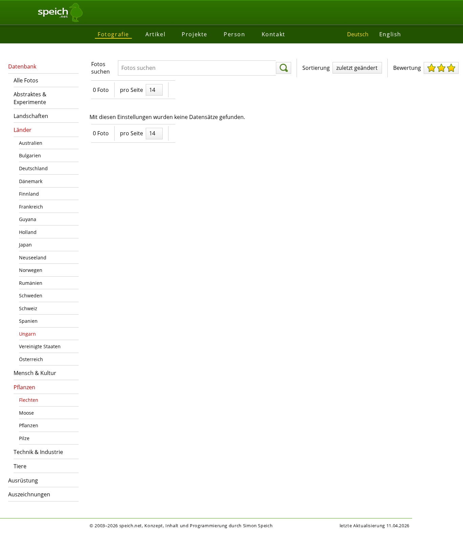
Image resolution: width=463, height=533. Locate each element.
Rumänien (30, 283)
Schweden (30, 295)
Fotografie (113, 34)
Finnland (29, 194)
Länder (23, 130)
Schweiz (28, 308)
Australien (30, 143)
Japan (25, 244)
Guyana (27, 219)
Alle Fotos (26, 80)
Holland (28, 232)
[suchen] (283, 68)
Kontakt (273, 34)
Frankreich (31, 206)
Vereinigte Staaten (40, 346)
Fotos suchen (100, 67)
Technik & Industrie (38, 452)
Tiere (20, 466)
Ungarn (27, 334)
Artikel (155, 34)
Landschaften (31, 116)
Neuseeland (32, 257)
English (390, 34)
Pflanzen (24, 387)
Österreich (31, 359)
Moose (26, 413)
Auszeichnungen (29, 494)
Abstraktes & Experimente (30, 98)
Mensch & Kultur (35, 373)
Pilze (24, 438)
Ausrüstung (23, 480)
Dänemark (30, 181)
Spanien (28, 321)
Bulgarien (30, 155)
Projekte (194, 34)
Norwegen (30, 270)
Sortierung (316, 68)
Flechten (28, 400)
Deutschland (33, 168)
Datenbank (22, 66)
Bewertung (407, 68)
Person (234, 34)
